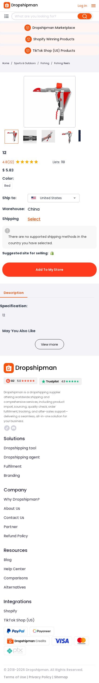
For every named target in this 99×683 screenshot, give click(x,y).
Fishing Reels (62, 63)
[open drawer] (93, 5)
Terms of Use (15, 677)
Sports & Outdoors (25, 63)
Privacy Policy (40, 677)
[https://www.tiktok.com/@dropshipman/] (7, 428)
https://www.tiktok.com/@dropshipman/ (7, 428)
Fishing (45, 63)
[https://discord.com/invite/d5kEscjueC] (13, 428)
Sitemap (61, 677)
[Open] (74, 198)
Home (5, 63)
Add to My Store (49, 269)
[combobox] (46, 198)
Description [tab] (14, 292)
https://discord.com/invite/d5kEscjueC (14, 428)
